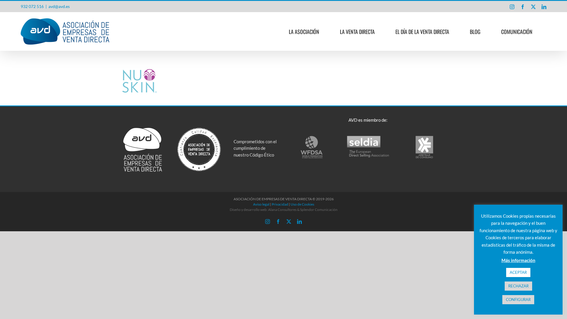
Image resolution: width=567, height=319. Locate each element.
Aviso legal (261, 204)
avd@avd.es (59, 6)
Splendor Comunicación (319, 209)
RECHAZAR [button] (518, 286)
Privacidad (280, 204)
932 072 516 (32, 6)
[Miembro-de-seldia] (368, 137)
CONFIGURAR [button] (518, 299)
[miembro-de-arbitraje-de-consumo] (424, 137)
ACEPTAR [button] (518, 272)
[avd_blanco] (142, 130)
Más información (518, 260)
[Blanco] (199, 130)
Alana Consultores (282, 209)
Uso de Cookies (302, 204)
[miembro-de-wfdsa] (311, 137)
